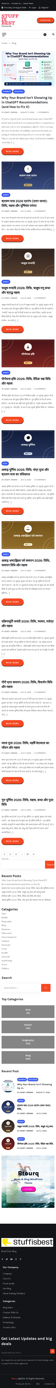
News (4, 964)
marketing (7, 960)
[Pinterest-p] (20, 1259)
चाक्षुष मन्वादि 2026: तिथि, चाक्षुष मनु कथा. (35, 1126)
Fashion (5, 941)
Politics (5, 968)
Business (6, 929)
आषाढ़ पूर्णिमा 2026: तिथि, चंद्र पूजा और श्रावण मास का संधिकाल (26, 900)
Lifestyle (6, 956)
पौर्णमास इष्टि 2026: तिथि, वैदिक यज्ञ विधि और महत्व (21, 896)
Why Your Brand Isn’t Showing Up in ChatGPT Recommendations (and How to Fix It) (27, 102)
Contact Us (16, 3)
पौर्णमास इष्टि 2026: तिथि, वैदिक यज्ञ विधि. (35, 1143)
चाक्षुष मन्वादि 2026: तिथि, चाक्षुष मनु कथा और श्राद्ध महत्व (23, 892)
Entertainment (9, 937)
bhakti (5, 917)
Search (5, 858)
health (5, 952)
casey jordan (10, 112)
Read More (12, 151)
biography (7, 921)
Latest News (28, 3)
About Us (5, 3)
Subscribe (45, 20)
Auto (4, 913)
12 (28, 854)
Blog (4, 925)
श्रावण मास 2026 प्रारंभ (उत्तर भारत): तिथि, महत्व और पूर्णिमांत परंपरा (28, 888)
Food (4, 948)
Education (7, 933)
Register (45, 8)
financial (6, 945)
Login (33, 8)
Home (5, 43)
